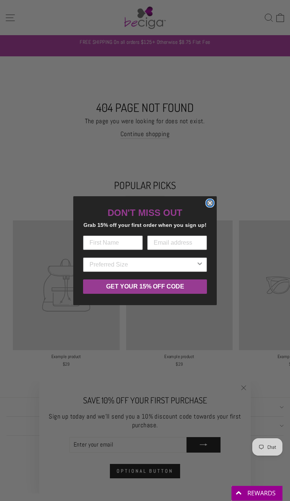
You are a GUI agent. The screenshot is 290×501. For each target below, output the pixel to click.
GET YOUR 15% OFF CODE (145, 286)
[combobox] (142, 264)
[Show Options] (200, 264)
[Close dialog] (210, 203)
